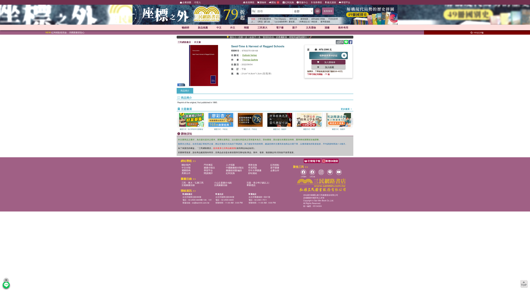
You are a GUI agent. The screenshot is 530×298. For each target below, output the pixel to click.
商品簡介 (185, 90)
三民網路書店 (184, 42)
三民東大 (262, 27)
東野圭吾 (293, 18)
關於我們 (186, 164)
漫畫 (327, 27)
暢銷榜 (185, 27)
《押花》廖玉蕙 (263, 21)
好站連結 (252, 173)
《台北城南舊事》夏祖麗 (284, 21)
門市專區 (208, 164)
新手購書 (274, 167)
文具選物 (311, 27)
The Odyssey (280, 18)
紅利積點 (274, 164)
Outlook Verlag (249, 55)
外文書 (197, 42)
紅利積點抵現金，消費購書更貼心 (65, 32)
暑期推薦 (304, 18)
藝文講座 (331, 2)
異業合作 (186, 173)
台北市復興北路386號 (191, 196)
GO (317, 11)
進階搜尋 (328, 11)
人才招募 (230, 164)
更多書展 (345, 109)
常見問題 (252, 167)
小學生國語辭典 (264, 18)
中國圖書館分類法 (235, 167)
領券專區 (317, 2)
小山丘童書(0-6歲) (223, 182)
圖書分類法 (209, 167)
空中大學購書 (254, 170)
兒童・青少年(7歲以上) (258, 182)
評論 (341, 42)
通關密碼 (186, 170)
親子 (294, 27)
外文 (232, 27)
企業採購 (186, 2)
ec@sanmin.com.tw (200, 202)
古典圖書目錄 (220, 185)
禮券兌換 (252, 164)
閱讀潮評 (208, 173)
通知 (275, 2)
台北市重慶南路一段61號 (259, 196)
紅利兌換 (289, 2)
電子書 (280, 27)
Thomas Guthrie (250, 59)
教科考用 (343, 27)
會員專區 (250, 2)
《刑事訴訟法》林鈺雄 (307, 21)
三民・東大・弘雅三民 (192, 182)
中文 (219, 27)
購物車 (263, 2)
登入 (198, 2)
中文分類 (186, 167)
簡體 (246, 27)
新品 (203, 27)
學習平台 (345, 2)
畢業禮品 (251, 185)
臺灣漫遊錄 (325, 21)
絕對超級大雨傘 (318, 18)
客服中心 (303, 2)
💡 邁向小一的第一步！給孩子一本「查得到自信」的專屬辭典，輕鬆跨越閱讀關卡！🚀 (255, 37)
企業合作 (274, 170)
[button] (351, 121)
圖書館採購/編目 (234, 170)
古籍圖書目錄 (188, 185)
